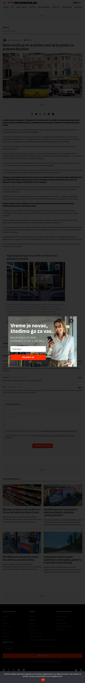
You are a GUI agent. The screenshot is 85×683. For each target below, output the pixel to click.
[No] (82, 677)
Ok (43, 680)
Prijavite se (28, 357)
